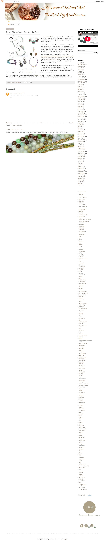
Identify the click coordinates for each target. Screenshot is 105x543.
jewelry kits (81, 355)
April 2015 (80, 165)
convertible (81, 268)
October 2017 (81, 118)
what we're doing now (49, 37)
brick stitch (81, 241)
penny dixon (82, 408)
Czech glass (82, 281)
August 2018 (81, 101)
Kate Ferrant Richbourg (46, 56)
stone (80, 439)
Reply (11, 97)
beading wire (82, 216)
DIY (80, 290)
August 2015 (81, 158)
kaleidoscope (82, 358)
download (29, 72)
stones (80, 442)
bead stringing (82, 204)
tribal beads (81, 467)
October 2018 (81, 98)
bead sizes (81, 202)
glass (80, 316)
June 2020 (80, 69)
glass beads (82, 318)
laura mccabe (82, 368)
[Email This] (25, 82)
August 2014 (81, 178)
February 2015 (81, 168)
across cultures (82, 191)
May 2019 (80, 89)
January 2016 (81, 149)
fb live (80, 301)
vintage (80, 475)
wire (80, 482)
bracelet (81, 233)
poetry (80, 412)
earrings (81, 298)
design (80, 288)
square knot (81, 437)
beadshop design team (84, 221)
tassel (80, 452)
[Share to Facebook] (29, 82)
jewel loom (81, 348)
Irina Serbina (51, 57)
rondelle (81, 422)
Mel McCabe (71, 56)
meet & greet (82, 380)
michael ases (82, 387)
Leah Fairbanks (57, 59)
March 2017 (80, 129)
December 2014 (81, 171)
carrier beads (82, 249)
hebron (80, 333)
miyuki (80, 390)
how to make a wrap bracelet (85, 340)
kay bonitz (81, 362)
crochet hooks (82, 274)
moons (80, 393)
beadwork (81, 224)
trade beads (81, 459)
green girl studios (83, 325)
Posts (10, 21)
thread (80, 454)
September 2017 (81, 119)
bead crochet (82, 199)
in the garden (82, 345)
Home (40, 122)
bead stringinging (83, 206)
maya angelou (82, 378)
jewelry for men (82, 353)
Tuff (80, 469)
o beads (81, 398)
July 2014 (80, 180)
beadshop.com (38, 75)
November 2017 (81, 116)
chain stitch (81, 254)
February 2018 (81, 111)
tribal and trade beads (84, 465)
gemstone (81, 306)
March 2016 (80, 146)
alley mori (81, 194)
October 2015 (81, 155)
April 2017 (80, 128)
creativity (81, 269)
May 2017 (80, 126)
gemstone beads (83, 308)
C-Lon (80, 246)
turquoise (81, 470)
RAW (80, 415)
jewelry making (82, 357)
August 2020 (81, 66)
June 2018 (80, 104)
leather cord (81, 372)
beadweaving (82, 223)
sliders (80, 432)
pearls (80, 407)
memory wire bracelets (84, 383)
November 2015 (81, 153)
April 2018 (80, 108)
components (82, 264)
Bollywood (81, 229)
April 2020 (80, 72)
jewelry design (82, 351)
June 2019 (80, 88)
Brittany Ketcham (56, 56)
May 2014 (80, 183)
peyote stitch (82, 410)
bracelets (81, 236)
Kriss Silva (64, 56)
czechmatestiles (82, 283)
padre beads (82, 402)
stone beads (82, 440)
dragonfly (81, 296)
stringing (81, 444)
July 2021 (80, 62)
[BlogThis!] (26, 82)
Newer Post (8, 122)
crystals (81, 276)
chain (80, 253)
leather (80, 370)
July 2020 (80, 67)
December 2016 (81, 134)
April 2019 (80, 91)
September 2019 (81, 82)
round (80, 424)
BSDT (80, 243)
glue (80, 320)
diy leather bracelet (83, 293)
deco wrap (81, 285)
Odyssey (81, 400)
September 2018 (81, 99)
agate (80, 192)
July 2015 (80, 160)
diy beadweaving (83, 291)
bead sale (81, 201)
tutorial (80, 474)
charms (80, 259)
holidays (81, 336)
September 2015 (81, 156)
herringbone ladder (83, 335)
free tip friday (82, 305)
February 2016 (81, 148)
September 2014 (81, 176)
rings (80, 420)
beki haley (81, 228)
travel (80, 460)
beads (80, 218)
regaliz (80, 417)
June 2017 (80, 124)
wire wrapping (82, 484)
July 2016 (80, 143)
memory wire (82, 382)
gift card (81, 313)
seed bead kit (82, 427)
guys (80, 328)
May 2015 (80, 163)
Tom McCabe (44, 57)
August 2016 (81, 141)
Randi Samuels (58, 57)
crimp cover (81, 273)
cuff (80, 278)
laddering (81, 367)
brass (80, 239)
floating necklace (83, 303)
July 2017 (80, 123)
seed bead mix (82, 429)
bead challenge (82, 197)
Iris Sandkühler (49, 59)
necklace (81, 395)
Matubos (81, 377)
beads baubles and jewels (85, 219)
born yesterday (82, 231)
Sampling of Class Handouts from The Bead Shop (22, 68)
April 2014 (80, 185)
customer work (82, 279)
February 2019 (81, 94)
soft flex (81, 434)
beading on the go (83, 214)
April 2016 (80, 144)
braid (80, 238)
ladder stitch (82, 365)
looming (81, 373)
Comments (11, 24)
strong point (81, 445)
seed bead (81, 425)
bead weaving (82, 207)
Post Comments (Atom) (17, 125)
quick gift (81, 414)
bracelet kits (81, 234)
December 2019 (81, 79)
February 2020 (81, 76)
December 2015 (81, 151)
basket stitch (82, 196)
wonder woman (82, 485)
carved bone (82, 251)
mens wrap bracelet (83, 385)
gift (79, 311)
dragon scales (82, 295)
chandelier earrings (83, 258)
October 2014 (81, 175)
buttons (80, 244)
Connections (82, 266)
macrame (81, 375)
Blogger (65, 539)
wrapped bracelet (83, 489)
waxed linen (82, 480)
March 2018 (80, 109)
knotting (81, 363)
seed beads (81, 430)
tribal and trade (82, 464)
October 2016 (81, 138)
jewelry (80, 350)
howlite (80, 341)
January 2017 (81, 133)
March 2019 (80, 93)
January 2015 (81, 170)
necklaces (81, 397)
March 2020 (80, 74)
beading (81, 213)
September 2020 (81, 64)
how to (80, 338)
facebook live (82, 300)
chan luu (81, 256)
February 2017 (81, 131)
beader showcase (83, 209)
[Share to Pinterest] (31, 82)
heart (80, 331)
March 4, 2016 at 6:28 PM (18, 93)
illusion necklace (83, 343)
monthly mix (81, 392)
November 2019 (81, 81)
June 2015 (80, 161)
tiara (80, 455)
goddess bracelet (83, 321)
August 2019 (81, 84)
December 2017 (81, 114)
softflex (80, 435)
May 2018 (80, 106)
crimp (80, 271)
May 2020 (80, 71)
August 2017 (81, 121)
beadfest (81, 211)
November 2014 (81, 173)
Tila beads (81, 457)
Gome (11, 93)
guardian (81, 326)
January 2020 (81, 77)
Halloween (81, 330)
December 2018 (81, 96)
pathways (81, 405)
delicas (80, 286)
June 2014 (80, 181)
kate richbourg (82, 360)
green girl (81, 323)
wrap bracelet (82, 487)
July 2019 (80, 86)
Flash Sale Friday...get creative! (14, 129)
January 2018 (81, 113)
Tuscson (81, 472)
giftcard (80, 315)
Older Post (71, 122)
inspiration (81, 346)
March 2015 (80, 166)
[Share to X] (28, 82)
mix (80, 388)
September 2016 (81, 139)
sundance (81, 447)
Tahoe (80, 450)
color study (81, 263)
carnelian (81, 248)
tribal (80, 462)
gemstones (81, 310)
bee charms (81, 226)
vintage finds (82, 477)
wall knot (81, 479)
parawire (81, 403)
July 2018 (80, 103)
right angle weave (83, 419)
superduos (81, 449)
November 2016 (81, 136)
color (80, 261)
